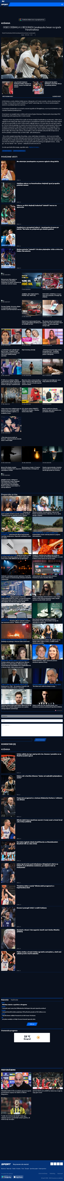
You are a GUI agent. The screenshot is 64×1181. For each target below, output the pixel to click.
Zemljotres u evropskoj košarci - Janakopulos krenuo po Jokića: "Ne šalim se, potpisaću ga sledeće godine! (38, 228)
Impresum (60, 1173)
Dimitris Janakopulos (19, 150)
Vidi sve (32, 1024)
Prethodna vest (7, 96)
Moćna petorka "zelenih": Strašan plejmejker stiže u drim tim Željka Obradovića (40, 250)
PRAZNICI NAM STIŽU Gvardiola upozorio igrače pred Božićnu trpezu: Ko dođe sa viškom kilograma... (16, 1092)
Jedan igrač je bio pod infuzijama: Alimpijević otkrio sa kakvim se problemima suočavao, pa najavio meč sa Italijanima (37, 865)
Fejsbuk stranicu (34, 147)
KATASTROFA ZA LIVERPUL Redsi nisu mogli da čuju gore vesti (47, 1091)
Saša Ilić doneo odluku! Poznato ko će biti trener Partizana (18, 1015)
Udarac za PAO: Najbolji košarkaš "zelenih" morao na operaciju (37, 206)
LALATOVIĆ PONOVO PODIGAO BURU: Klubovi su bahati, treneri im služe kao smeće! (22, 84)
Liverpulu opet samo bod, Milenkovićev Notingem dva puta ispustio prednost (24, 1008)
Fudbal (14, 1168)
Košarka (5, 23)
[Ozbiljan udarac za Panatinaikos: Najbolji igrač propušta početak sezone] (8, 193)
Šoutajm (27, 1168)
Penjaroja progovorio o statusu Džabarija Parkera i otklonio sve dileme (39, 799)
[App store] (18, 1177)
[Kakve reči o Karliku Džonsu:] (8, 785)
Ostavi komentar (40, 739)
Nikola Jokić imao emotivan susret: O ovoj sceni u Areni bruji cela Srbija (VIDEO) (40, 821)
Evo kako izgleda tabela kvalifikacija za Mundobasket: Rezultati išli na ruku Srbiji (37, 843)
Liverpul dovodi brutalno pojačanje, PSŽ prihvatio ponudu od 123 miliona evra (24, 1012)
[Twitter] (58, 1163)
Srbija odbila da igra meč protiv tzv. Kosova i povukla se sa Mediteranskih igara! (39, 755)
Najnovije (9, 1168)
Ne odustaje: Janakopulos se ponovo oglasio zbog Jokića (38, 161)
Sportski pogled (34, 1168)
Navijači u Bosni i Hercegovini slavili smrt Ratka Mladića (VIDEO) (38, 930)
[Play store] (6, 1177)
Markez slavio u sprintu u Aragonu (14, 1004)
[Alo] (2, 1)
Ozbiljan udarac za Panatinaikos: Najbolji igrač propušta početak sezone (38, 184)
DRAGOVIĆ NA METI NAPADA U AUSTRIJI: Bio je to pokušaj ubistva (53, 83)
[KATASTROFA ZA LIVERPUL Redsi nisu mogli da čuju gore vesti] (48, 1080)
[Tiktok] (61, 1163)
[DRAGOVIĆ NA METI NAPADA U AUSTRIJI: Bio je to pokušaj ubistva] (38, 87)
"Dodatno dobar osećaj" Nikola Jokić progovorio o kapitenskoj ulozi (35, 886)
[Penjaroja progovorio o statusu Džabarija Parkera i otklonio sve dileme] (8, 807)
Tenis (22, 1168)
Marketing (52, 1173)
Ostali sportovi (42, 1168)
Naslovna (3, 1168)
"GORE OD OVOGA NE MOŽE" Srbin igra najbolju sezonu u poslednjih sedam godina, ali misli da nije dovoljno (15, 1117)
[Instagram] (55, 1163)
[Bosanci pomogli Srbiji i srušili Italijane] (8, 917)
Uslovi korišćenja (42, 1173)
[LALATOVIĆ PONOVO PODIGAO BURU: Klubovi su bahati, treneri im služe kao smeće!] (7, 87)
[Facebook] (51, 1163)
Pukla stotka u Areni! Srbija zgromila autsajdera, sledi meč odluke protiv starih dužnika (39, 952)
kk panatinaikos (7, 150)
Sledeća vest (57, 96)
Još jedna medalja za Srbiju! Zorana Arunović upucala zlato (18, 1019)
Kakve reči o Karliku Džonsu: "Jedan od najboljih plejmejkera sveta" (39, 777)
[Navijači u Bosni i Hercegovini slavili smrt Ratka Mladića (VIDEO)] (8, 939)
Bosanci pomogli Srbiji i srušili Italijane (32, 908)
